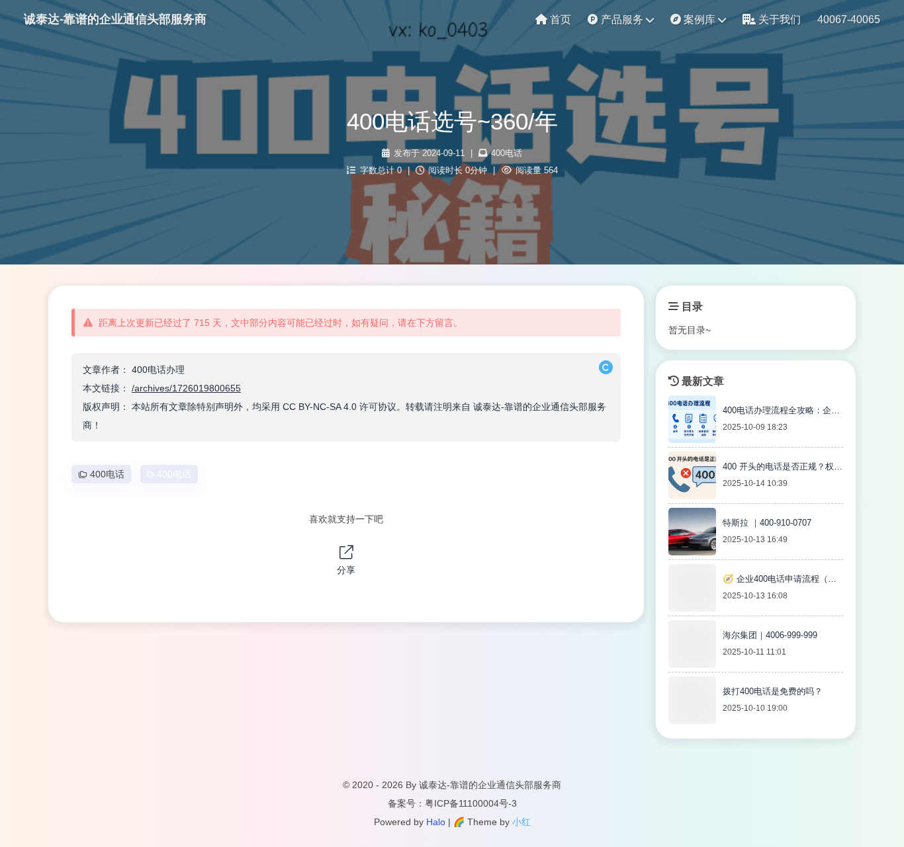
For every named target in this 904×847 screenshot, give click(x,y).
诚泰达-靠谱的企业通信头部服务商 (115, 19)
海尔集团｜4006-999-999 (770, 635)
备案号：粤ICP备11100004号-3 (452, 803)
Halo (435, 822)
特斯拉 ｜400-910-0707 (767, 523)
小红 (521, 822)
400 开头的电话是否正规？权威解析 (782, 469)
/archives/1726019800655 (186, 388)
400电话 (506, 153)
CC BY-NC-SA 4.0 (320, 406)
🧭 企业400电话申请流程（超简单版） (779, 581)
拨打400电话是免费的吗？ (773, 691)
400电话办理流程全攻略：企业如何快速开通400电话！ (781, 412)
